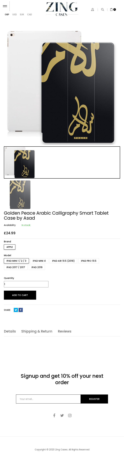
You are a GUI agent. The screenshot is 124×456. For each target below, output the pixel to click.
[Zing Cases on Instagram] (70, 415)
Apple (9, 247)
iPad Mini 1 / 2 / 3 (16, 260)
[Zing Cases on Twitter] (62, 415)
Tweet (16, 310)
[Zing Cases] (62, 9)
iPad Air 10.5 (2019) (63, 260)
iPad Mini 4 (39, 260)
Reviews (64, 331)
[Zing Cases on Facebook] (54, 415)
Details (10, 331)
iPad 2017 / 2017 (15, 267)
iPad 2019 (36, 267)
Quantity (9, 278)
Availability (10, 225)
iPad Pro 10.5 (88, 260)
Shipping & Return (36, 331)
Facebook (21, 310)
